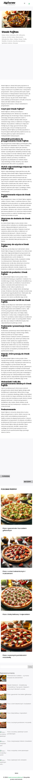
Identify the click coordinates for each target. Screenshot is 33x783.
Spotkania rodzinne (7, 43)
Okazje (20, 39)
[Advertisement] (16, 60)
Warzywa (15, 43)
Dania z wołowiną (10, 35)
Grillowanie (22, 35)
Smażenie (9, 41)
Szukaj (30, 667)
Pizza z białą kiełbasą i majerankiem (16, 614)
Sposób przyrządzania (19, 41)
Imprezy (4, 37)
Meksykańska (5, 39)
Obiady (16, 39)
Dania (3, 35)
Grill (17, 35)
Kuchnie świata (11, 37)
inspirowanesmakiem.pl (15, 777)
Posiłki (24, 39)
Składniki (4, 41)
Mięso (11, 39)
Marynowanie (19, 37)
